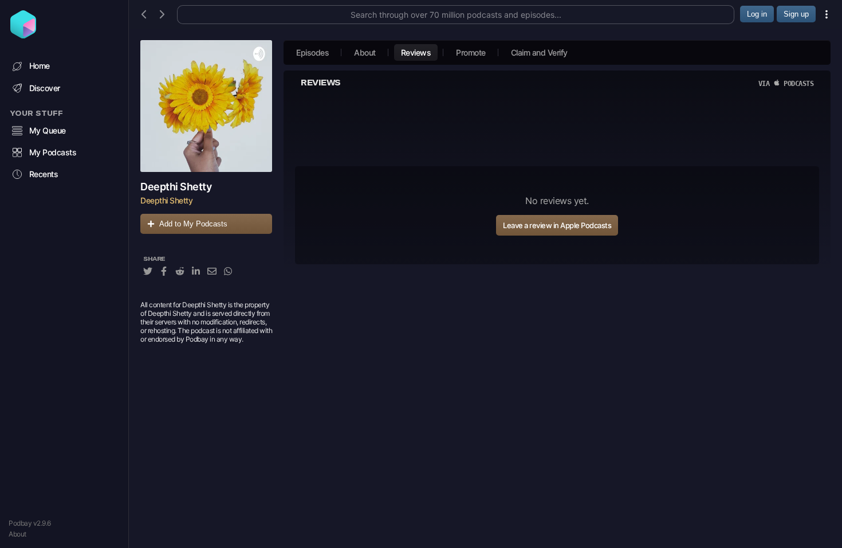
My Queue (47, 130)
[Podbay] (23, 35)
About (17, 534)
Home (39, 66)
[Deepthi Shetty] (206, 106)
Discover (44, 88)
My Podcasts (53, 152)
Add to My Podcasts (193, 224)
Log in (757, 14)
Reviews (416, 52)
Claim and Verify (539, 52)
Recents (43, 174)
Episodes (312, 52)
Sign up (796, 14)
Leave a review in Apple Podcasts (557, 225)
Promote (471, 52)
